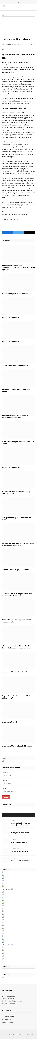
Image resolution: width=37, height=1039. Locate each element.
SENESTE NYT (7, 815)
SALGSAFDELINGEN (8, 1016)
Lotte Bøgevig (7, 44)
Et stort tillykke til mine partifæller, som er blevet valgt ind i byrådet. (18, 595)
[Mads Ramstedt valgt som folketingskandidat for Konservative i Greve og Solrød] (18, 254)
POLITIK (33, 44)
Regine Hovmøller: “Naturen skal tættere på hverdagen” (17, 697)
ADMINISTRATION (7, 1023)
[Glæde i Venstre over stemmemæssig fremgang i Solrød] (18, 480)
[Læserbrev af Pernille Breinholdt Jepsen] (18, 734)
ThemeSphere (28, 1034)
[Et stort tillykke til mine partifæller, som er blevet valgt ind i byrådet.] (18, 582)
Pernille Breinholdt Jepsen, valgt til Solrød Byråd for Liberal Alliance (17, 416)
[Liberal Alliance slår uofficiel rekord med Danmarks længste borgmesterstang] (18, 634)
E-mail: (4, 788)
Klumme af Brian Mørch (11, 317)
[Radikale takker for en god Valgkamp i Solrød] (18, 378)
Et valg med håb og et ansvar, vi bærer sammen (16, 519)
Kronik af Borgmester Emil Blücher (15, 293)
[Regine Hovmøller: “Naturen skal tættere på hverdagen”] (18, 684)
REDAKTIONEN (6, 1019)
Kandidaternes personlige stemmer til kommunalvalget (16, 621)
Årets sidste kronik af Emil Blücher (15, 365)
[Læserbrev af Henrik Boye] (18, 710)
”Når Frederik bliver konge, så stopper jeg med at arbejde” (20, 824)
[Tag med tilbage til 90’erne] (5, 851)
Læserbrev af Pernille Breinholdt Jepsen (17, 746)
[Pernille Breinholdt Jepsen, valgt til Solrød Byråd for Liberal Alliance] (18, 404)
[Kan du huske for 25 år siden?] (5, 860)
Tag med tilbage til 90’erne (19, 851)
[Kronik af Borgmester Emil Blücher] (18, 282)
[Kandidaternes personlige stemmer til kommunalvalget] (18, 608)
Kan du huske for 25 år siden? (20, 861)
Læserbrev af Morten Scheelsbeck (14, 672)
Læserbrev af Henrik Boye (11, 722)
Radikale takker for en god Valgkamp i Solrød (16, 390)
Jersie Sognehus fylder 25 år (20, 842)
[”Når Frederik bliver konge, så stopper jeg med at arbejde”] (5, 822)
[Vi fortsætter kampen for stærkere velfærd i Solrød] (18, 430)
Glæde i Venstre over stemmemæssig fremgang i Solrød (16, 492)
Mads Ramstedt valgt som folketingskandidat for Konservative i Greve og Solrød (18, 267)
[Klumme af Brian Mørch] (18, 16)
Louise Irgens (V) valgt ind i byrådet (15, 570)
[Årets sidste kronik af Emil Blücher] (18, 354)
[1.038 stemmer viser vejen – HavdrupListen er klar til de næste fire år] (18, 532)
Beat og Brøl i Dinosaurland (20, 833)
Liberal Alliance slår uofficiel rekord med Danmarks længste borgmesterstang (17, 647)
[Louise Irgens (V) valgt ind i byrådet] (18, 558)
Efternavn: (5, 780)
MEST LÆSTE (17, 815)
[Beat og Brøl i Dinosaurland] (5, 832)
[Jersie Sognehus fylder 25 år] (5, 841)
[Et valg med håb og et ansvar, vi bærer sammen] (18, 506)
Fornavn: (5, 772)
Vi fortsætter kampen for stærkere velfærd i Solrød (18, 443)
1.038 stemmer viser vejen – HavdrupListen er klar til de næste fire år (18, 545)
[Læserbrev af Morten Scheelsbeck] (18, 660)
